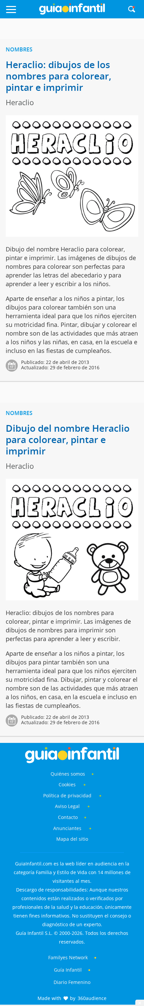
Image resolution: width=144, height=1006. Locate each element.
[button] (20, 12)
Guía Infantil (68, 970)
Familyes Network (68, 957)
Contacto (68, 817)
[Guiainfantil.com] (72, 13)
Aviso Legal (67, 806)
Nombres (19, 49)
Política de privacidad (68, 795)
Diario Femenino (72, 982)
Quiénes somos (68, 774)
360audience (92, 998)
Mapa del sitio (72, 839)
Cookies (68, 784)
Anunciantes (67, 828)
